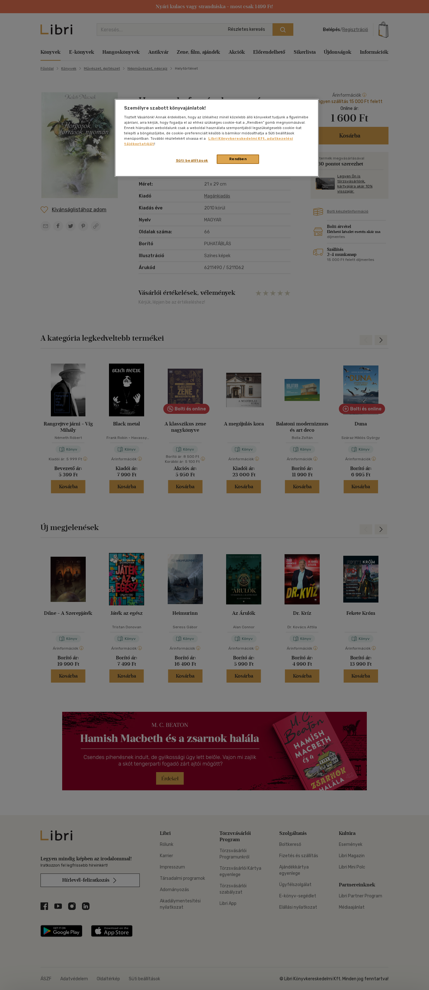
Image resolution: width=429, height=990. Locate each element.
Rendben (238, 159)
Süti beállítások (192, 160)
